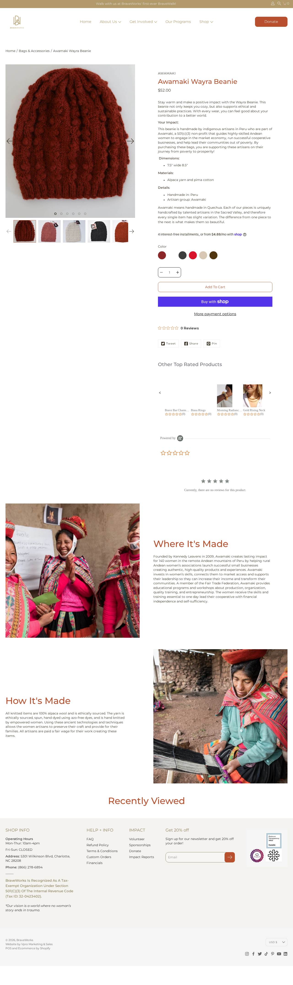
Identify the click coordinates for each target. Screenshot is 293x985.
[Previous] (10, 141)
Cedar (213, 255)
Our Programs (178, 21)
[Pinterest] (273, 954)
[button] (160, 393)
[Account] (273, 3)
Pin (214, 343)
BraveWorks (24, 940)
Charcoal (183, 255)
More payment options (215, 314)
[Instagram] (247, 954)
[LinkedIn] (285, 954)
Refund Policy (98, 845)
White (172, 255)
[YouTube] (279, 954)
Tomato (193, 255)
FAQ (90, 839)
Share (193, 343)
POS (8, 948)
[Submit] (230, 857)
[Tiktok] (266, 954)
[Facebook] (253, 954)
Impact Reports (141, 857)
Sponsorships (140, 845)
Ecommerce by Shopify (34, 948)
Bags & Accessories (34, 51)
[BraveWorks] (16, 21)
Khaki (203, 255)
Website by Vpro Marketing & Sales (29, 944)
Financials (95, 863)
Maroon (162, 255)
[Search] (279, 3)
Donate (271, 21)
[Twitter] (260, 954)
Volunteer (137, 839)
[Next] (130, 141)
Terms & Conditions (102, 851)
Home (85, 21)
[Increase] (177, 272)
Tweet (171, 343)
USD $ (273, 942)
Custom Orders (99, 857)
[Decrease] (161, 272)
